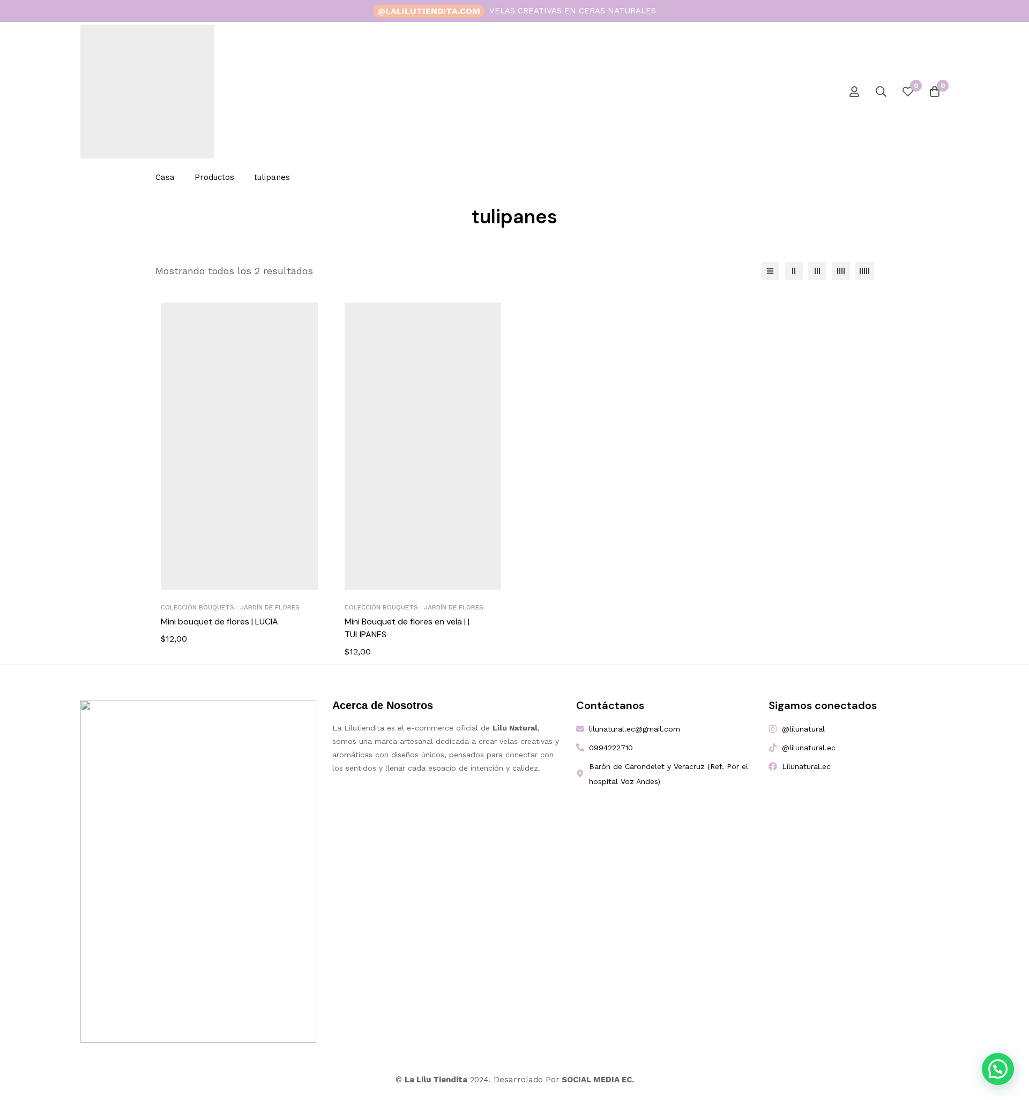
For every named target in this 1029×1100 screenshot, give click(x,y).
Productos (214, 177)
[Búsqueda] (881, 91)
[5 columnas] (864, 271)
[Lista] (770, 271)
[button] (998, 1069)
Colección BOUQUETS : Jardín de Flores (230, 607)
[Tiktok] (934, 11)
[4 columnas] (841, 271)
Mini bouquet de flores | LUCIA (219, 621)
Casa (165, 177)
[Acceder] (854, 91)
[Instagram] (916, 11)
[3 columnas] (817, 271)
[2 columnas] (794, 271)
